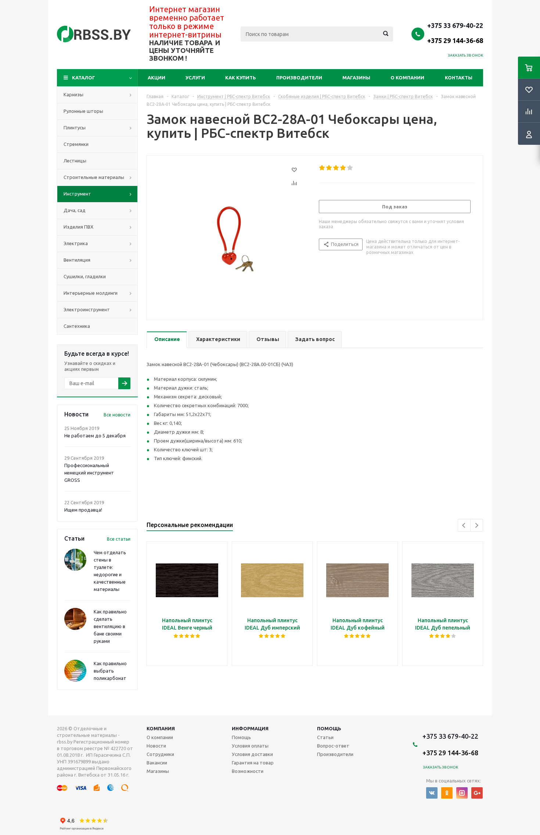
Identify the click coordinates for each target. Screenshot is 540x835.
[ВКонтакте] (432, 793)
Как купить (240, 77)
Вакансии (157, 762)
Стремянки (76, 144)
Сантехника (77, 326)
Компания (161, 728)
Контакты (458, 77)
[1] (322, 168)
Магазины (356, 77)
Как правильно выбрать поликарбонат (110, 671)
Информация (250, 728)
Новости (156, 745)
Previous (464, 525)
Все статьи (118, 539)
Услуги (195, 77)
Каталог (83, 77)
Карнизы (73, 94)
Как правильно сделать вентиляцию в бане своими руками (110, 626)
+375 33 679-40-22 (455, 33)
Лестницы (75, 160)
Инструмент (77, 193)
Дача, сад (75, 210)
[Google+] (477, 793)
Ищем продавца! (83, 509)
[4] (343, 168)
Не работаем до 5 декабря (95, 435)
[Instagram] (462, 793)
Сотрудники (160, 754)
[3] (336, 168)
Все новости (117, 414)
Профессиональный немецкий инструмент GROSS (89, 473)
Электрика (76, 243)
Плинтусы (75, 127)
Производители (299, 77)
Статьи (325, 737)
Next (477, 525)
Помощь (329, 728)
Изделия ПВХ (78, 226)
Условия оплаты (250, 745)
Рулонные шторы (83, 111)
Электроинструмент (87, 309)
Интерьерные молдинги (91, 292)
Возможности (247, 771)
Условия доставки (252, 754)
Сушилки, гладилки (85, 276)
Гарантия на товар (253, 762)
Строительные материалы (94, 177)
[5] (350, 168)
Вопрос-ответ (333, 745)
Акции (156, 77)
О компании (407, 77)
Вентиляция (77, 259)
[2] (329, 168)
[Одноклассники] (447, 793)
